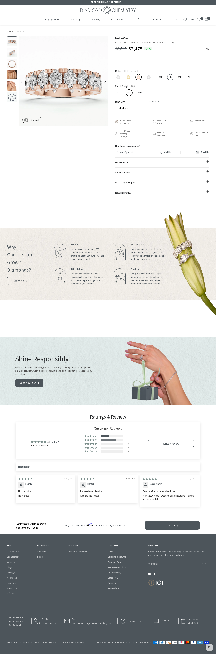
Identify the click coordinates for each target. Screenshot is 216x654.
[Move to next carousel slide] (105, 326)
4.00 (129, 92)
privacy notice (80, 642)
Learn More (20, 282)
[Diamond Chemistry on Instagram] (150, 575)
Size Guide (154, 101)
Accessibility (114, 588)
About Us (41, 551)
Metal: (126, 70)
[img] (25, 479)
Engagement (13, 556)
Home (10, 31)
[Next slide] (105, 82)
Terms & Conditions (117, 567)
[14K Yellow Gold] (128, 77)
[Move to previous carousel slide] (111, 326)
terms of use (66, 642)
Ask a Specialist (127, 152)
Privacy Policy (114, 572)
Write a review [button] (171, 443)
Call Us (167, 152)
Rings (9, 567)
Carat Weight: (125, 86)
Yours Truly (12, 588)
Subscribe (204, 564)
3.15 (118, 92)
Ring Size (137, 101)
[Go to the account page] (191, 19)
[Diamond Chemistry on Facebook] (155, 575)
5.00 (140, 92)
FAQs (110, 551)
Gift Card (11, 593)
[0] (199, 19)
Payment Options (116, 562)
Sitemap (112, 583)
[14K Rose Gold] (138, 77)
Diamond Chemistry (30, 642)
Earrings (11, 572)
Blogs (40, 556)
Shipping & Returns (117, 556)
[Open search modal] (178, 19)
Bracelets (11, 583)
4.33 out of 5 (53, 441)
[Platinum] (148, 77)
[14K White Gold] (118, 77)
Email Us (205, 152)
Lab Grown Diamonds (77, 551)
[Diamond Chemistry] (108, 10)
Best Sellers (13, 551)
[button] (91, 436)
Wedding (11, 562)
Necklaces (12, 577)
